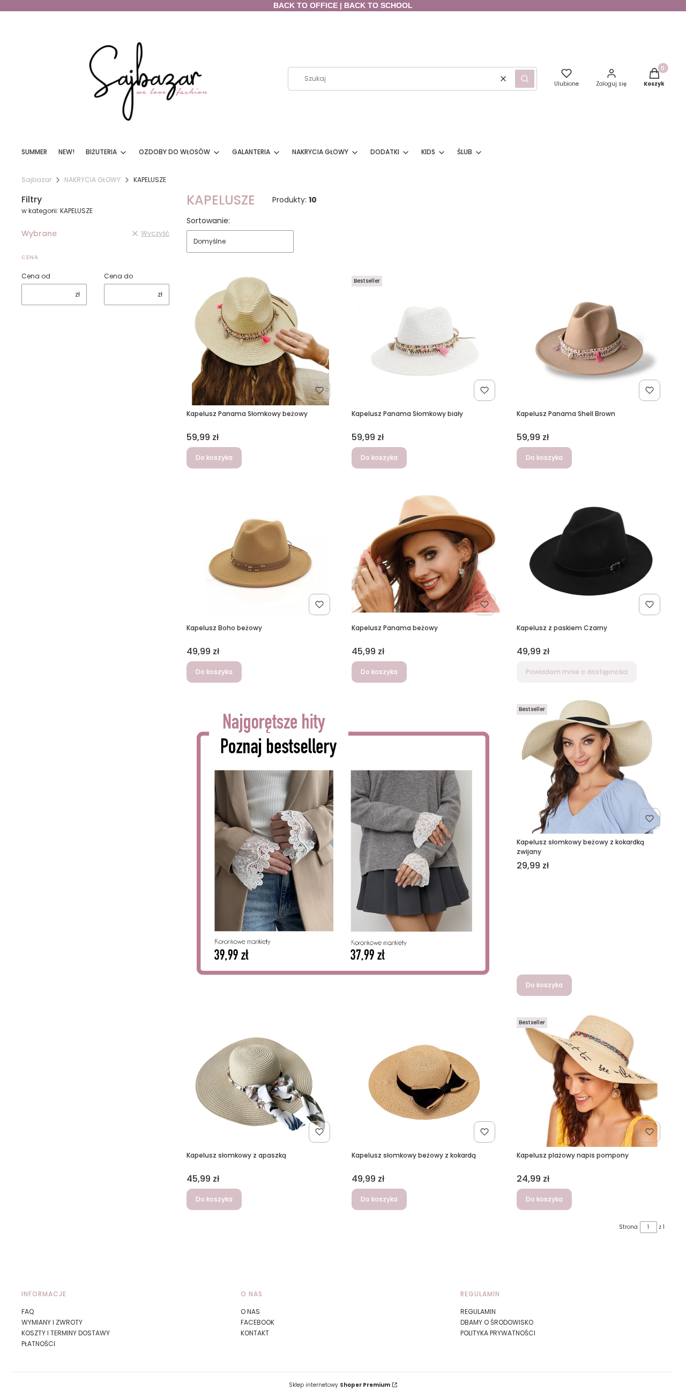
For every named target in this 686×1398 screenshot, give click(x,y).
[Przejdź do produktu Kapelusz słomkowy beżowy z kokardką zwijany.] (591, 767)
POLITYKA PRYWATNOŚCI (497, 1332)
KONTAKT (255, 1332)
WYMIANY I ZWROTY (52, 1322)
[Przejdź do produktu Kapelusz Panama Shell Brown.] (591, 338)
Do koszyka (214, 457)
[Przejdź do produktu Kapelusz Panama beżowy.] (425, 552)
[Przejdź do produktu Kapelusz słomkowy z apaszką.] (260, 1080)
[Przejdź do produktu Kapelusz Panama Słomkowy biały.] (425, 338)
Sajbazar (36, 179)
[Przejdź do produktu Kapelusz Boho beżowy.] (260, 552)
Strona (628, 1227)
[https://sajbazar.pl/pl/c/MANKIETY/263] (343, 848)
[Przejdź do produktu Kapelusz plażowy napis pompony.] (591, 1080)
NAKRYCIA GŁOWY (92, 179)
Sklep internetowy (339, 1385)
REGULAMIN (478, 1311)
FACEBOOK (257, 1322)
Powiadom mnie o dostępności (577, 671)
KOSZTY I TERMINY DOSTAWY (65, 1332)
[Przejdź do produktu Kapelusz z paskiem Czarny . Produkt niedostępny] (591, 552)
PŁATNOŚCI (38, 1343)
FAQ (27, 1311)
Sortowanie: (208, 220)
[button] (524, 79)
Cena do (118, 276)
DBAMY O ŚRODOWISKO (496, 1322)
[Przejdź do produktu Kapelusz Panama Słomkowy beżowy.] (260, 338)
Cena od (35, 276)
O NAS (250, 1311)
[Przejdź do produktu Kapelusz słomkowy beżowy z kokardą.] (425, 1080)
